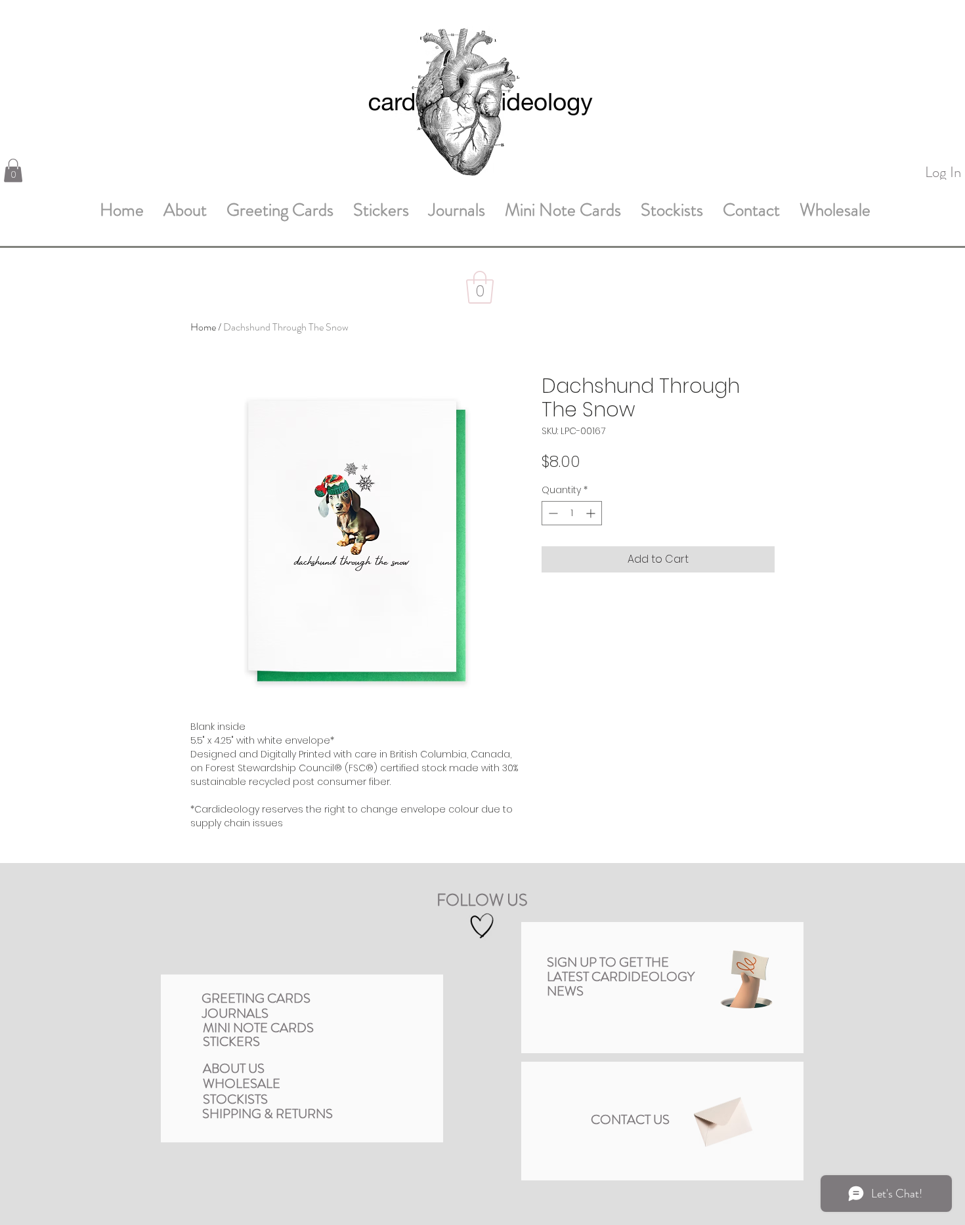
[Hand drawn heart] (482, 925)
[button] (13, 170)
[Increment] (592, 513)
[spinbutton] (572, 513)
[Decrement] (552, 513)
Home (203, 326)
